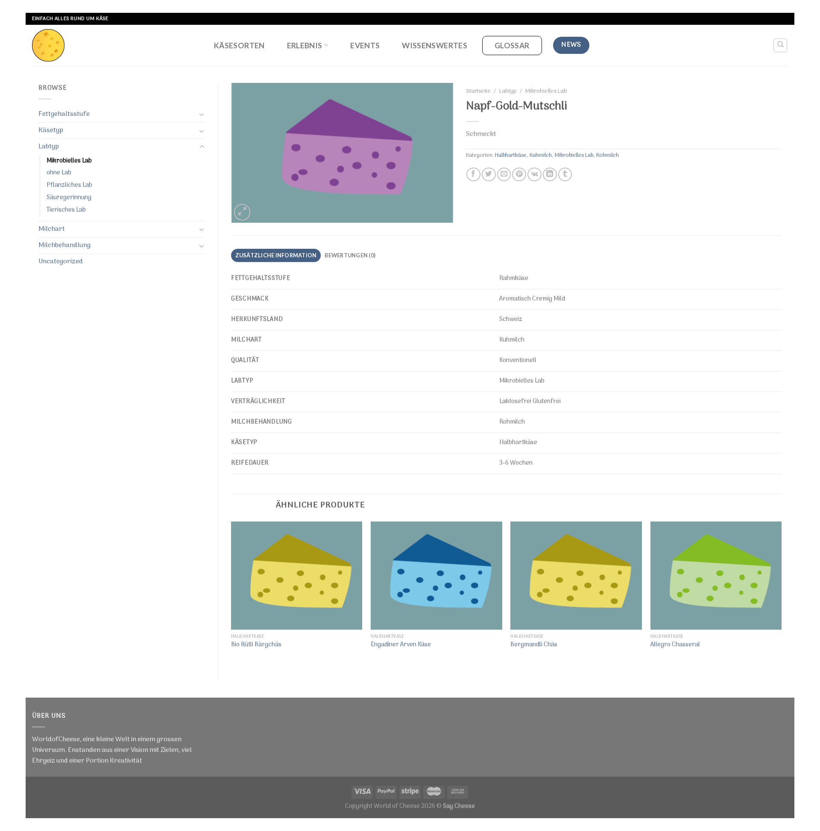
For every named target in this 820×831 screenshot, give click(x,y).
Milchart (51, 229)
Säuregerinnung (69, 198)
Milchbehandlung (64, 245)
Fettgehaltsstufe (64, 114)
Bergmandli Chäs (533, 645)
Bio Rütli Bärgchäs (256, 645)
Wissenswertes (434, 45)
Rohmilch (607, 155)
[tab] (276, 255)
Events (365, 45)
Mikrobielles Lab (69, 161)
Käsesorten (239, 45)
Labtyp (48, 146)
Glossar (512, 45)
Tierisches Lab (66, 210)
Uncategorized (60, 261)
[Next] (781, 594)
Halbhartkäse (511, 155)
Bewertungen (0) (350, 255)
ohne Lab (59, 173)
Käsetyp (50, 130)
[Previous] (231, 594)
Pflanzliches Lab (69, 185)
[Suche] (780, 45)
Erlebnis (304, 45)
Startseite (478, 91)
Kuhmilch (541, 155)
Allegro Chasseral (675, 645)
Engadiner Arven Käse (401, 645)
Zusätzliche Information (276, 255)
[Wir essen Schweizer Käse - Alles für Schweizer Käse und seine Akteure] (114, 45)
